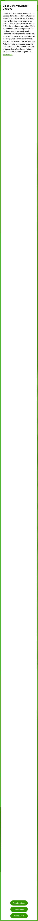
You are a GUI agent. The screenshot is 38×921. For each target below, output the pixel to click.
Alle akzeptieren (19, 903)
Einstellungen (19, 909)
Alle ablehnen (19, 916)
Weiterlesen (8, 55)
